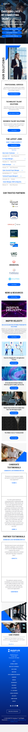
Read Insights (14, 363)
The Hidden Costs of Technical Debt (14, 433)
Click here (14, 150)
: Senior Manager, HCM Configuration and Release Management (12, 182)
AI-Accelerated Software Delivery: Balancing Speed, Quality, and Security (14, 383)
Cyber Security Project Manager (11, 170)
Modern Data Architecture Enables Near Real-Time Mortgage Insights (14, 408)
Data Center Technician (9, 153)
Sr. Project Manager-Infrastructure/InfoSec (8, 159)
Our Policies (11, 720)
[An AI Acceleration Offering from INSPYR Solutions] (14, 308)
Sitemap (17, 720)
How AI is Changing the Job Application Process (14, 358)
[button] (14, 93)
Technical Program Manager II (10, 176)
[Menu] (25, 4)
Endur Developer (7, 164)
